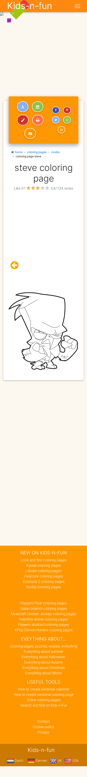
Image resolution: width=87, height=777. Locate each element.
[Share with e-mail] (61, 129)
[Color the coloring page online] (23, 120)
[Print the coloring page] (38, 120)
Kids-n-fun (29, 6)
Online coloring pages (43, 700)
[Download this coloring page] (30, 133)
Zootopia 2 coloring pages (43, 581)
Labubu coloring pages (43, 571)
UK (59, 761)
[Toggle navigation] (77, 6)
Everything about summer (43, 651)
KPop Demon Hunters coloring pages (43, 630)
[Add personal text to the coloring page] (22, 106)
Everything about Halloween (43, 657)
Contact (43, 721)
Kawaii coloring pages (43, 565)
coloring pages (37, 152)
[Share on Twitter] (56, 120)
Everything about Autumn (43, 662)
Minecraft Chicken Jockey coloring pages (43, 614)
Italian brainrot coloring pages (43, 608)
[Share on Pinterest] (67, 110)
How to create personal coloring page (43, 694)
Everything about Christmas (43, 667)
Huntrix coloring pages (43, 587)
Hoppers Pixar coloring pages (43, 603)
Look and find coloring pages (43, 560)
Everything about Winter (43, 673)
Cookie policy (43, 727)
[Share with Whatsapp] (67, 120)
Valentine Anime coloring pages (43, 619)
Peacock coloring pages (43, 576)
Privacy (43, 732)
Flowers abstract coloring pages (43, 624)
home (18, 152)
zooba (55, 152)
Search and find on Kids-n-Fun (43, 705)
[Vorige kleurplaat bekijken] (16, 265)
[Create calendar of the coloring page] (37, 106)
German (41, 761)
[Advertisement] (43, 45)
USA (75, 761)
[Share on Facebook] (56, 110)
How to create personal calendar (43, 689)
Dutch (18, 761)
